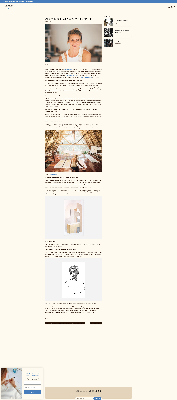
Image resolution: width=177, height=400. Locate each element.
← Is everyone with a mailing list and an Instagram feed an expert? (65, 323)
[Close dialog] (41, 369)
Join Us (97, 398)
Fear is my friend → (96, 323)
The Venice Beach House (85, 77)
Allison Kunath (68, 69)
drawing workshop (72, 75)
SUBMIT (32, 392)
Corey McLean (54, 65)
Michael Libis (54, 174)
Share (48, 318)
